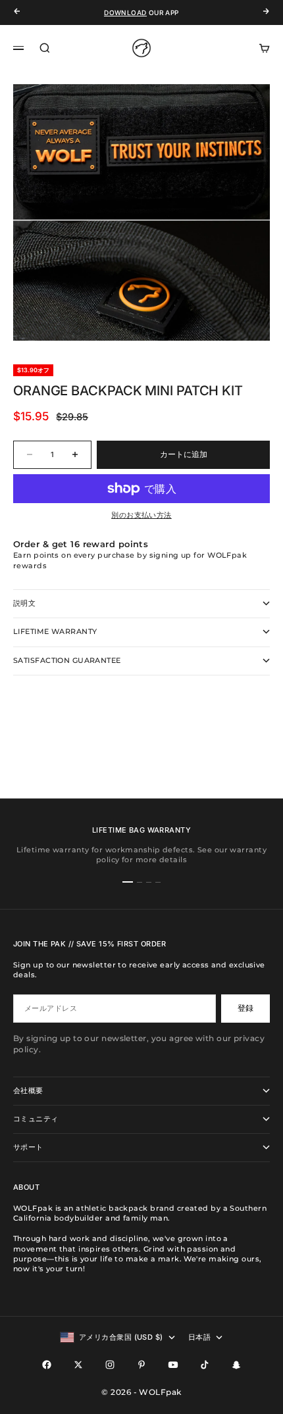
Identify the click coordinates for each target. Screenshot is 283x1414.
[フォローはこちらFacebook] (46, 1364)
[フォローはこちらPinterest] (141, 1364)
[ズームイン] (251, 307)
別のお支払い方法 (141, 515)
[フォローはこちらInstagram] (110, 1364)
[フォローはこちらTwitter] (78, 1364)
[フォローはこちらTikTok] (204, 1364)
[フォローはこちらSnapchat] (236, 1364)
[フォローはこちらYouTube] (173, 1364)
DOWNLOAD (125, 12)
